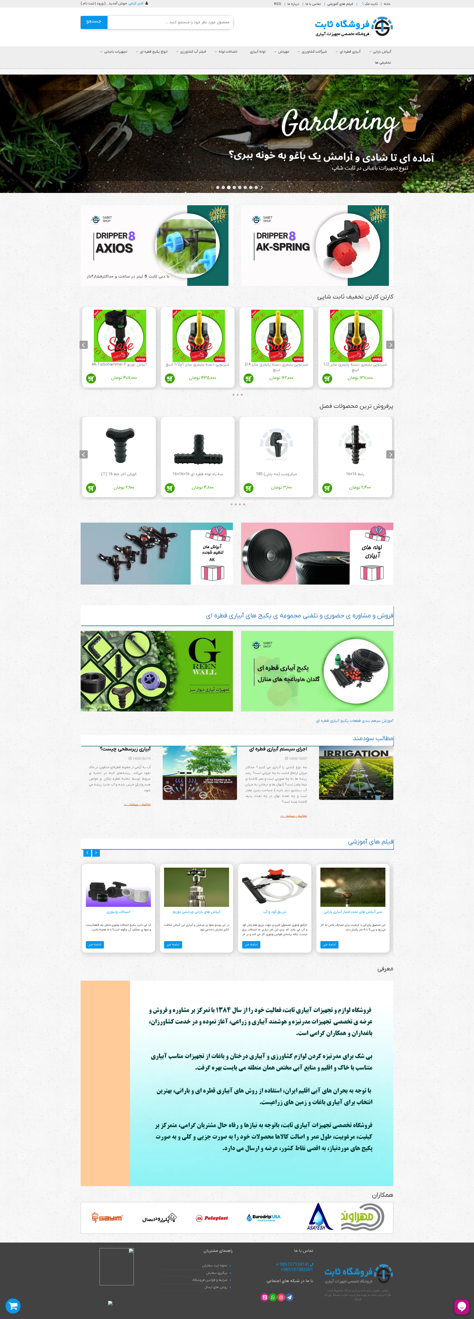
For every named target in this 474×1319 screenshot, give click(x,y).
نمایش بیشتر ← (293, 815)
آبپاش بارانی (382, 51)
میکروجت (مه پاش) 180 (276, 474)
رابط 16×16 (355, 474)
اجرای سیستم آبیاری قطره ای (278, 749)
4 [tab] (230, 503)
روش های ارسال (215, 1287)
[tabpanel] (355, 348)
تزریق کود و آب (274, 912)
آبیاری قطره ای (350, 51)
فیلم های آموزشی (340, 4)
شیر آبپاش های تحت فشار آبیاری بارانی (353, 912)
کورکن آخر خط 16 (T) (119, 474)
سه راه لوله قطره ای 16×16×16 (198, 474)
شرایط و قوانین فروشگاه (209, 1280)
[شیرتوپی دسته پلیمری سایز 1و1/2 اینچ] (199, 336)
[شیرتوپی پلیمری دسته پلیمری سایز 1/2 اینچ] (356, 336)
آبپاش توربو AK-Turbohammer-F (119, 364)
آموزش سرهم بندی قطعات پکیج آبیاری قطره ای (354, 720)
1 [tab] (240, 394)
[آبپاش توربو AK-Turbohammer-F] (120, 336)
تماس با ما (313, 4)
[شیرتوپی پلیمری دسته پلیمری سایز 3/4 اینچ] (277, 336)
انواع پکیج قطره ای (154, 51)
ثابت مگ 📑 (368, 4)
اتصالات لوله (228, 51)
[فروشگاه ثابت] (352, 26)
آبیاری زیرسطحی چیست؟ (125, 749)
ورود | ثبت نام (93, 3)
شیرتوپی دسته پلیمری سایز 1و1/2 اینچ (198, 364)
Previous (390, 345)
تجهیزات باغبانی (115, 51)
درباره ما (293, 4)
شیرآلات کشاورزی (314, 51)
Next (84, 345)
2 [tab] (236, 394)
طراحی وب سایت (380, 1294)
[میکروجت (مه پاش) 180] (277, 445)
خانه (387, 4)
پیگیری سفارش (216, 1273)
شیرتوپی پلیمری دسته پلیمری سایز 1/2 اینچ (355, 367)
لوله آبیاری (258, 51)
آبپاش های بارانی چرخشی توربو (196, 912)
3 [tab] (232, 394)
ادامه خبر (329, 944)
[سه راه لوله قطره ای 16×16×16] (199, 445)
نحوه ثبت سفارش (214, 1265)
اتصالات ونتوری (118, 912)
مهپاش (283, 51)
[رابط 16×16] (356, 445)
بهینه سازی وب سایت (353, 1294)
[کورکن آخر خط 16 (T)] (120, 445)
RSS (277, 4)
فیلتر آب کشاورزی (193, 51)
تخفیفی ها (383, 62)
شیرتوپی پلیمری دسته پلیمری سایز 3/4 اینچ (276, 367)
